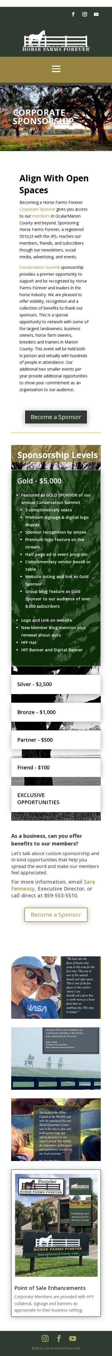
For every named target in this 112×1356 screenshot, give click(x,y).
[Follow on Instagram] (84, 14)
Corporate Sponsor (37, 209)
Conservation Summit (40, 267)
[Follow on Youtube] (96, 14)
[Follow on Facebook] (73, 14)
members (41, 216)
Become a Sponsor (56, 417)
